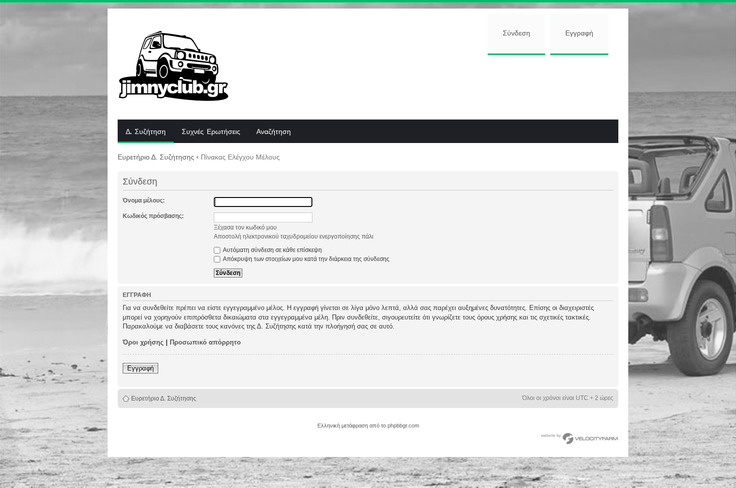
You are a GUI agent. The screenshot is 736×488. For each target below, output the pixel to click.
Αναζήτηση (273, 132)
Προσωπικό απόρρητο (205, 342)
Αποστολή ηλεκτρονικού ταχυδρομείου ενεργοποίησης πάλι (294, 236)
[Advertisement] (431, 86)
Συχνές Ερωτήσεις (211, 132)
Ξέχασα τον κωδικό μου (245, 227)
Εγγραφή (579, 33)
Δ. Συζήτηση (146, 132)
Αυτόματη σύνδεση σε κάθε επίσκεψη (272, 250)
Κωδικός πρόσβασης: (153, 216)
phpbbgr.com (403, 425)
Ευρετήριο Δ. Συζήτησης (156, 157)
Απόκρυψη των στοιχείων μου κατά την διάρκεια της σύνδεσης (306, 259)
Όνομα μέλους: (144, 200)
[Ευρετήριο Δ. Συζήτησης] (181, 64)
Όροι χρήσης (143, 342)
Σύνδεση (516, 33)
